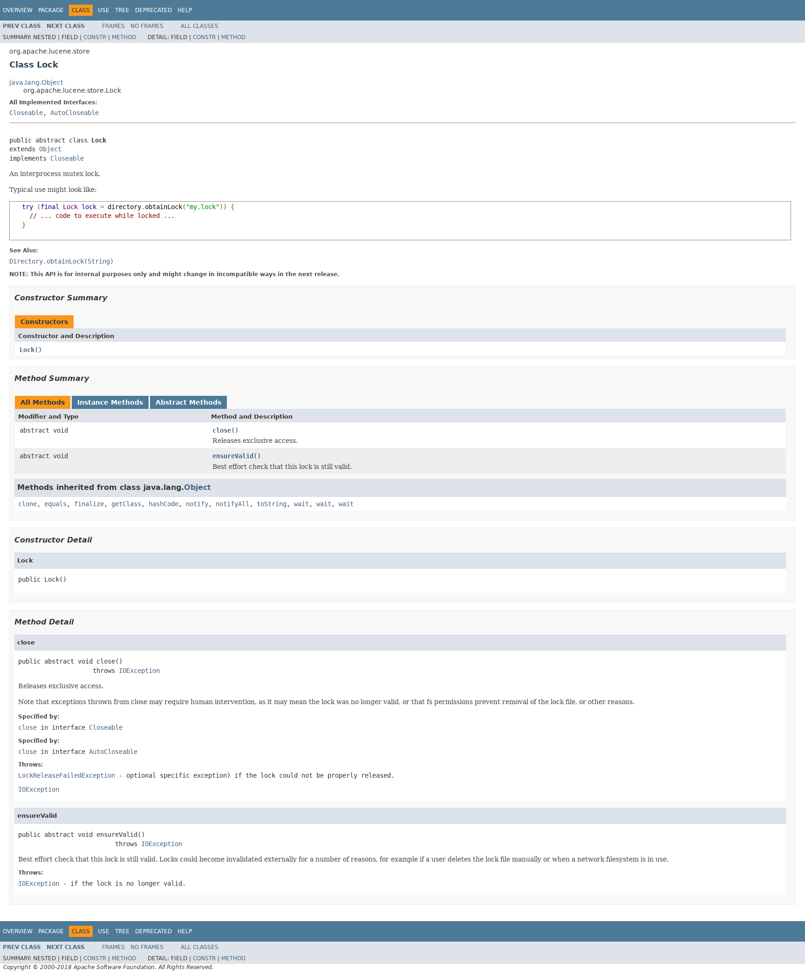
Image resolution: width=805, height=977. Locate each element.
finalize (89, 504)
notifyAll (232, 504)
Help (184, 10)
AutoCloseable (74, 112)
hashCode (163, 504)
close (221, 430)
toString (272, 504)
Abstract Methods (188, 402)
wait (301, 504)
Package (51, 10)
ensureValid (232, 456)
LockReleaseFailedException (66, 775)
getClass (126, 504)
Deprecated (153, 10)
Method (124, 37)
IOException (139, 670)
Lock (27, 349)
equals (55, 504)
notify (197, 504)
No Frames (147, 26)
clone (27, 504)
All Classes (199, 26)
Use (103, 10)
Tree (122, 10)
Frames (113, 26)
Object (50, 149)
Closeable (26, 112)
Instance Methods (110, 402)
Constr (94, 37)
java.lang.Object (36, 82)
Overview (18, 10)
